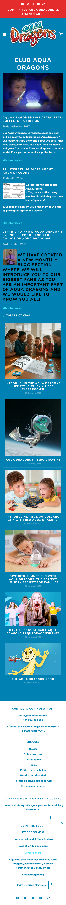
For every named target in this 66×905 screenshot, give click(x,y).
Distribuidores (33, 759)
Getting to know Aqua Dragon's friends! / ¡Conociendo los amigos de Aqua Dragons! (33, 235)
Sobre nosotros (33, 754)
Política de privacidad (33, 775)
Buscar (33, 749)
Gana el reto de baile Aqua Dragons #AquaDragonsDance (33, 631)
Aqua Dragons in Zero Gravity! (33, 459)
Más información (12, 160)
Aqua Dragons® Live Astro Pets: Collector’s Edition (33, 119)
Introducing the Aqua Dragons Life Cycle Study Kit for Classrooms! (33, 386)
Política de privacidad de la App (33, 780)
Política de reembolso (33, 770)
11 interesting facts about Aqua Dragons (28, 171)
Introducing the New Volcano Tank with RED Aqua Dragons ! (33, 518)
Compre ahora (33, 852)
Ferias (33, 765)
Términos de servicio (33, 786)
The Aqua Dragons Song (33, 679)
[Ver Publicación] (33, 92)
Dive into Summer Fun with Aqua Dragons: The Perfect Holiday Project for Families (33, 579)
